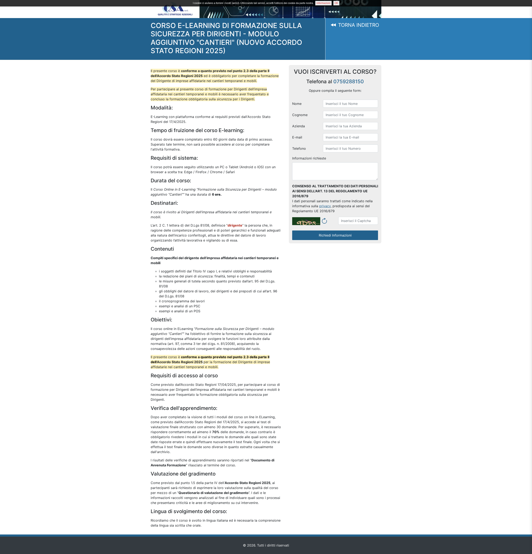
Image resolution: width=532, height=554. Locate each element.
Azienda (298, 126)
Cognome (300, 115)
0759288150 (348, 81)
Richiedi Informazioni (335, 235)
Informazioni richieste (309, 158)
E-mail (297, 137)
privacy (325, 206)
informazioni (323, 3)
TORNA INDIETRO (358, 25)
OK (336, 3)
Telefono (299, 148)
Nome (297, 104)
